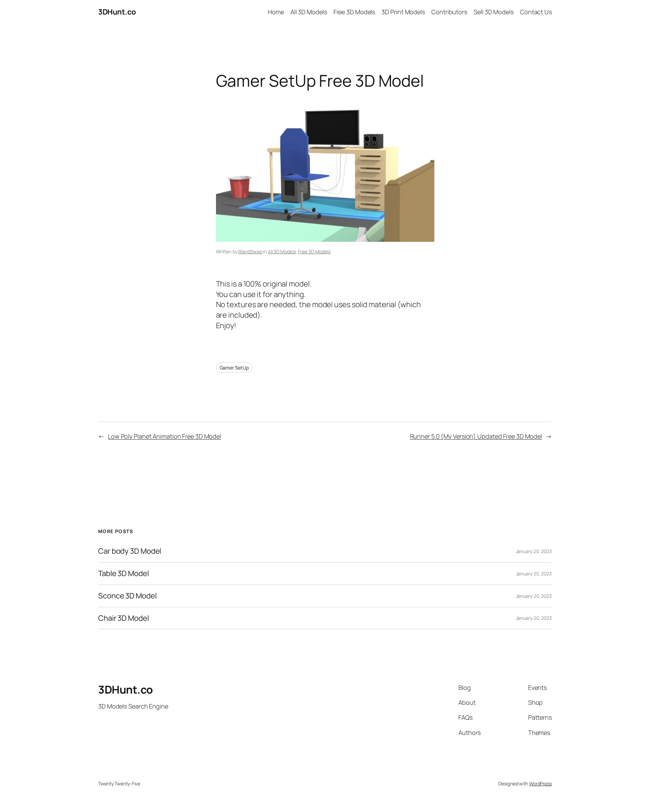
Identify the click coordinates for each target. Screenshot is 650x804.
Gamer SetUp (234, 367)
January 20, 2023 (534, 551)
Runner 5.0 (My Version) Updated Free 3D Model (476, 436)
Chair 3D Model (123, 618)
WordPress (540, 783)
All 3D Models (282, 251)
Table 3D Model (123, 573)
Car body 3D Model (129, 551)
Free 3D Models (314, 251)
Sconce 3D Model (127, 596)
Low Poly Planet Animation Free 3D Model (164, 436)
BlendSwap (250, 251)
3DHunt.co (117, 12)
